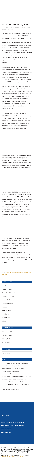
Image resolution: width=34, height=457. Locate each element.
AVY (22, 363)
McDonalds (5, 379)
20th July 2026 (6, 342)
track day (4, 384)
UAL (12, 384)
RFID (25, 379)
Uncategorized (6, 317)
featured (23, 368)
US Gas (4, 387)
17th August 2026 (7, 332)
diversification (26, 366)
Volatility (28, 387)
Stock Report (5, 314)
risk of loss (5, 275)
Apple (19, 363)
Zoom (17, 389)
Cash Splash (13, 366)
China (19, 366)
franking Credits (6, 371)
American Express (12, 363)
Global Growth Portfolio (8, 293)
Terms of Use (6, 429)
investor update (6, 376)
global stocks (15, 371)
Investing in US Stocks (19, 27)
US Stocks (16, 387)
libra (12, 376)
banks (26, 363)
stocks (23, 381)
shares (15, 381)
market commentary (19, 376)
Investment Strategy (7, 303)
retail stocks (19, 379)
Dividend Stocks (6, 368)
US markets (9, 387)
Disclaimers (6, 432)
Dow (13, 368)
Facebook (17, 368)
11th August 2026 (7, 335)
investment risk (26, 272)
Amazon (4, 363)
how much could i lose (13, 272)
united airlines (19, 384)
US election (26, 384)
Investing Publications (8, 300)
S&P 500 (11, 381)
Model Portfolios (6, 310)
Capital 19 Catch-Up (7, 289)
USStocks (22, 387)
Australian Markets (7, 286)
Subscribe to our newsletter (12, 422)
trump (9, 384)
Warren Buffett (6, 389)
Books (8, 366)
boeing (4, 366)
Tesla (27, 381)
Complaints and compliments (12, 425)
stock (19, 381)
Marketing (4, 307)
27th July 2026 (6, 339)
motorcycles (12, 379)
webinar (4, 321)
